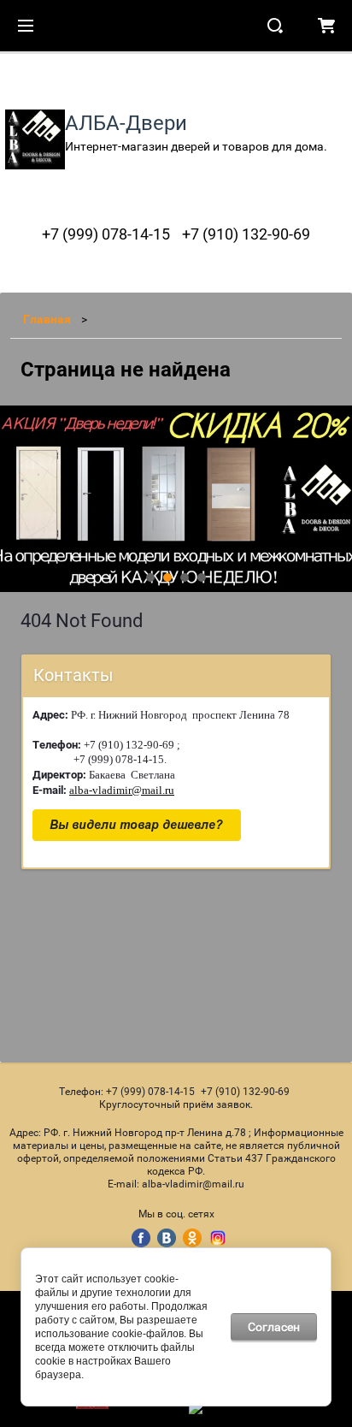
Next (13, 498)
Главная (47, 319)
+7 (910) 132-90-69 (246, 234)
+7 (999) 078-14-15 (106, 234)
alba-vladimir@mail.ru (121, 790)
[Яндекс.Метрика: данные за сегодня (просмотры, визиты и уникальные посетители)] (232, 1407)
